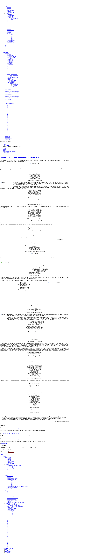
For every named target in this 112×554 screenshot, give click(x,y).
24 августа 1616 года (14, 433)
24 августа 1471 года (14, 427)
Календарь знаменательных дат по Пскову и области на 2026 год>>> (12, 97)
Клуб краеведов (6, 152)
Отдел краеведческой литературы (9, 151)
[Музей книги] (3, 443)
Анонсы (4, 148)
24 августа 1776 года (14, 438)
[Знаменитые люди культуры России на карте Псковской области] (10, 47)
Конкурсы (5, 150)
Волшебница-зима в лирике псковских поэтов (19, 157)
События (4, 149)
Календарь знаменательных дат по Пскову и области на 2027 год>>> (12, 92)
